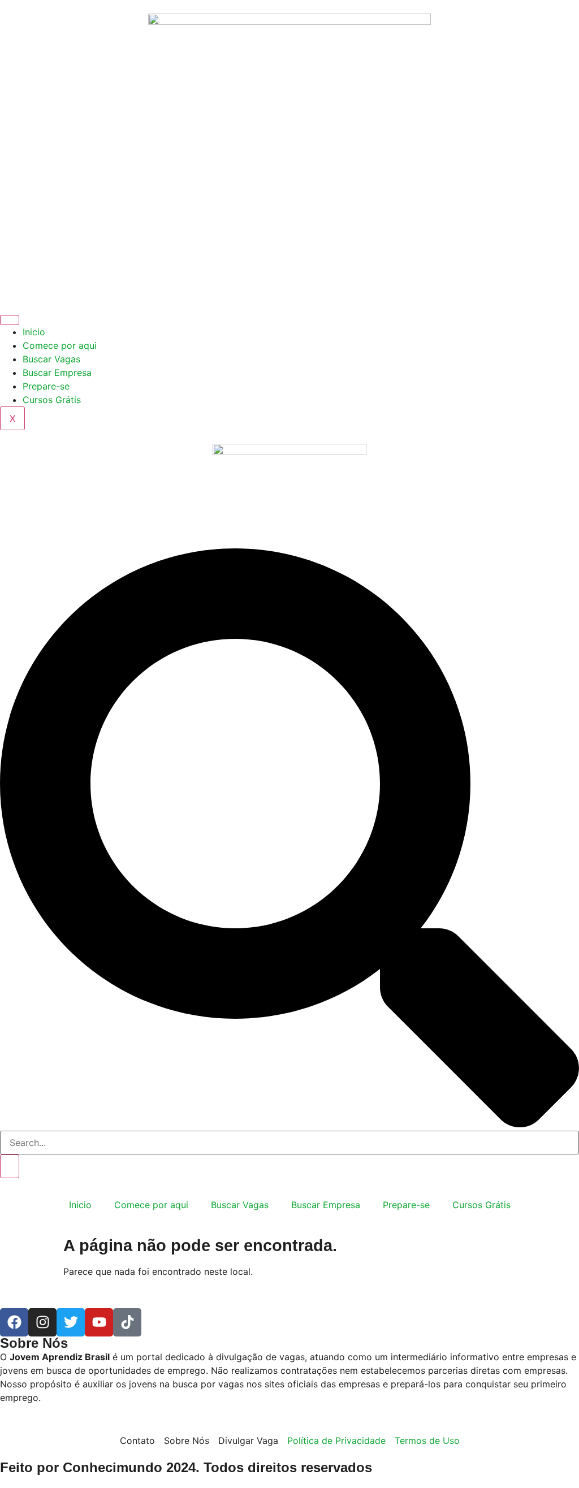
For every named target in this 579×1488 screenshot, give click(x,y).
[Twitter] (71, 1322)
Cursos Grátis (52, 399)
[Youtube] (99, 1322)
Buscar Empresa (57, 372)
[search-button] (9, 1166)
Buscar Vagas (51, 359)
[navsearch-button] (289, 1124)
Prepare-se (46, 386)
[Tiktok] (127, 1322)
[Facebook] (14, 1322)
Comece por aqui (60, 345)
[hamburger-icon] (9, 320)
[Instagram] (42, 1322)
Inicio (34, 332)
